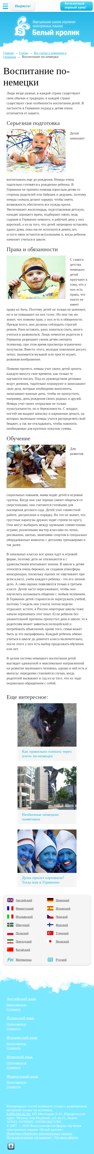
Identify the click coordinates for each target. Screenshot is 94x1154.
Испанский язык (20, 1018)
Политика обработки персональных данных (39, 1133)
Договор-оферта (66, 1137)
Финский (62, 925)
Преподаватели (16, 1004)
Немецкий (62, 900)
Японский (62, 941)
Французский (25, 908)
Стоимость (14, 1009)
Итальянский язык (22, 1037)
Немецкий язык (20, 1057)
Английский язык (21, 999)
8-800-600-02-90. (19, 1114)
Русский (61, 959)
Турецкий (62, 933)
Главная (8, 53)
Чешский (62, 916)
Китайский (23, 949)
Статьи (23, 53)
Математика (23, 959)
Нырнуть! (23, 6)
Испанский (63, 908)
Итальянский (24, 916)
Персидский (24, 941)
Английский (24, 900)
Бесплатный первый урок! (75, 5)
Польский (22, 933)
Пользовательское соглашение (29, 1137)
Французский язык (22, 1076)
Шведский (23, 925)
